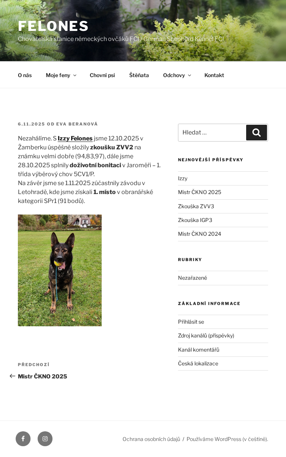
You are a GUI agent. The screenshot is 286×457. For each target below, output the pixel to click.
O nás (25, 75)
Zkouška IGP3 (195, 220)
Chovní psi (102, 75)
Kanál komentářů (198, 349)
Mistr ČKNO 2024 (199, 234)
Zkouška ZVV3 (196, 206)
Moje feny (58, 75)
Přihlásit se (191, 321)
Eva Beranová (77, 124)
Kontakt (214, 75)
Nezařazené (192, 277)
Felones (53, 26)
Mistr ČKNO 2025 (199, 192)
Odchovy (174, 75)
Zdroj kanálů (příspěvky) (206, 335)
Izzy (182, 178)
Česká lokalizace (198, 363)
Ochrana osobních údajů (151, 439)
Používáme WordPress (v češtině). (227, 439)
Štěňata (139, 75)
